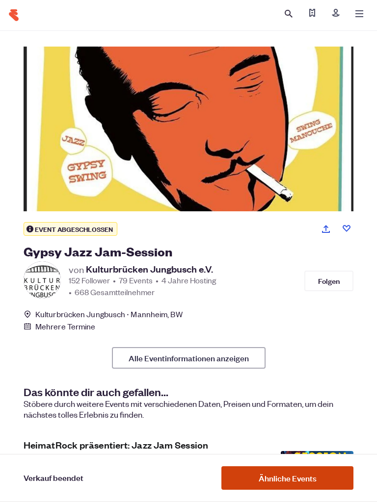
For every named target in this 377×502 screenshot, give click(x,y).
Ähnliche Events (288, 478)
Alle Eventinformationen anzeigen (189, 357)
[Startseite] (14, 15)
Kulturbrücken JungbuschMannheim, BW (109, 314)
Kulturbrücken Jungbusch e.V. (149, 269)
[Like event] (346, 228)
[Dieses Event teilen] (326, 229)
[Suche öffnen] (288, 14)
